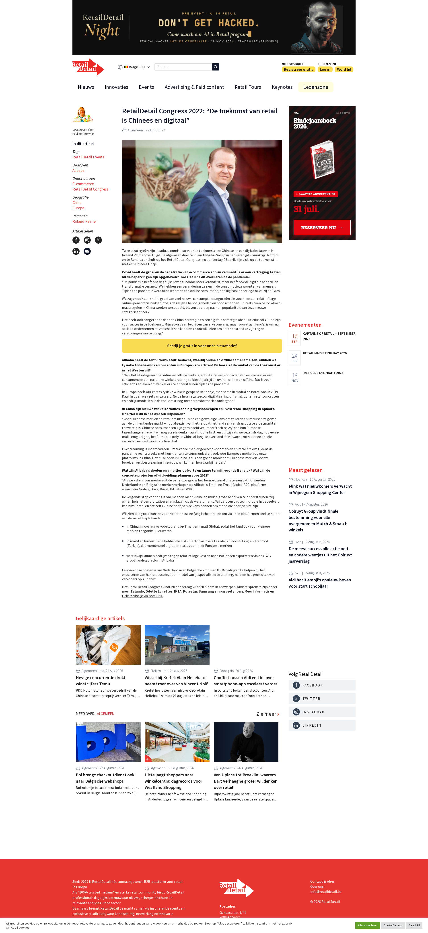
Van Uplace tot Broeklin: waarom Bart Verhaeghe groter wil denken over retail (246, 781)
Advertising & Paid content (194, 86)
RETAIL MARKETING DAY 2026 (325, 353)
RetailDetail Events (88, 157)
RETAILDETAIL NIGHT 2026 (323, 372)
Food (223, 670)
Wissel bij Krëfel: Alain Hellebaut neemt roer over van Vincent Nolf (176, 680)
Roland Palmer (84, 221)
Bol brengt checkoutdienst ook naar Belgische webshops (105, 778)
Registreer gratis (298, 69)
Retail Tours (248, 86)
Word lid (344, 69)
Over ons (317, 886)
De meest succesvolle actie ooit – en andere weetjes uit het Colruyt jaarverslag (320, 555)
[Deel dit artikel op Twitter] (98, 240)
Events (146, 86)
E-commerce (83, 183)
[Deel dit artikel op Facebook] (76, 240)
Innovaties (116, 86)
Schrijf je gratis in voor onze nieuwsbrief (202, 345)
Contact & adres (322, 881)
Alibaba (78, 170)
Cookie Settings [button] (393, 925)
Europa (78, 207)
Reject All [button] (414, 925)
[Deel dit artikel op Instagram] (87, 240)
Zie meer (266, 714)
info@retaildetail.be (326, 891)
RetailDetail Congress (90, 189)
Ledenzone (327, 64)
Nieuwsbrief (293, 64)
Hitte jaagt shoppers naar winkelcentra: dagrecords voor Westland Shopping (173, 781)
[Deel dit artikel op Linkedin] (76, 251)
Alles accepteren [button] (367, 925)
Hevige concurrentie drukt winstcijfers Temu (101, 680)
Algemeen (135, 130)
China (77, 202)
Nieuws (86, 86)
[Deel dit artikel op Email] (87, 251)
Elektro (155, 670)
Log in (325, 69)
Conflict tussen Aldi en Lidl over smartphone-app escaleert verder (245, 680)
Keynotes (282, 86)
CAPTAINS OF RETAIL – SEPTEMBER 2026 (329, 336)
